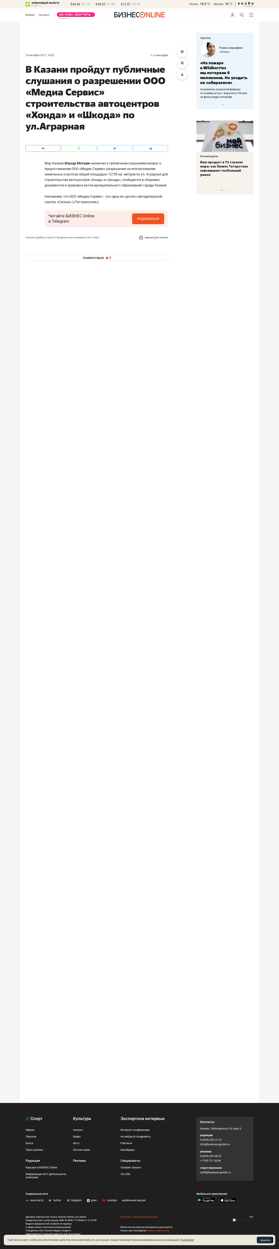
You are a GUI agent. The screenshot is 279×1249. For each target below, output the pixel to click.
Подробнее (187, 1239)
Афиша (30, 1129)
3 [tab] (226, 104)
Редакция (33, 1161)
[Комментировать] (182, 52)
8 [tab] (229, 190)
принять (265, 1240)
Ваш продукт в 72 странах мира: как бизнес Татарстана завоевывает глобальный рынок (224, 168)
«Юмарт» (224, 51)
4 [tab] (221, 190)
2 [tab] (224, 104)
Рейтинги (126, 1143)
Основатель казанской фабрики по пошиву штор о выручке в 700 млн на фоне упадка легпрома (223, 93)
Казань (193, 4)
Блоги (29, 1143)
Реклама (79, 1161)
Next (249, 104)
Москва (218, 4)
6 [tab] (225, 190)
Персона (31, 1136)
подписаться (148, 218)
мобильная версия (134, 1200)
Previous (202, 104)
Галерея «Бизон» (131, 1167)
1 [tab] (222, 104)
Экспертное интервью (143, 1118)
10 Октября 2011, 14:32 (40, 55)
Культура (82, 1118)
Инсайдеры (128, 1149)
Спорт (36, 1118)
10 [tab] (232, 190)
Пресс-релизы (34, 1149)
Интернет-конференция (135, 1129)
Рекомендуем (209, 156)
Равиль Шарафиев (231, 47)
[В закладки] (182, 63)
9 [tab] (231, 190)
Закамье (44, 14)
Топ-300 (125, 1174)
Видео (77, 1136)
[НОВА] (76, 15)
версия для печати (156, 237)
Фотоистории (81, 1149)
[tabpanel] (225, 70)
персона (205, 37)
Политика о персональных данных (139, 1217)
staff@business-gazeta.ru (215, 1172)
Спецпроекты (130, 1161)
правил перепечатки (158, 1230)
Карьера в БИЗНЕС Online (41, 1167)
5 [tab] (223, 190)
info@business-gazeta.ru (215, 1144)
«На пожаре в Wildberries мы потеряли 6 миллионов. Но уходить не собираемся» (223, 72)
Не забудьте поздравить (136, 1136)
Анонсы (78, 1129)
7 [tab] (227, 190)
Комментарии (97, 258)
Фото (76, 1143)
